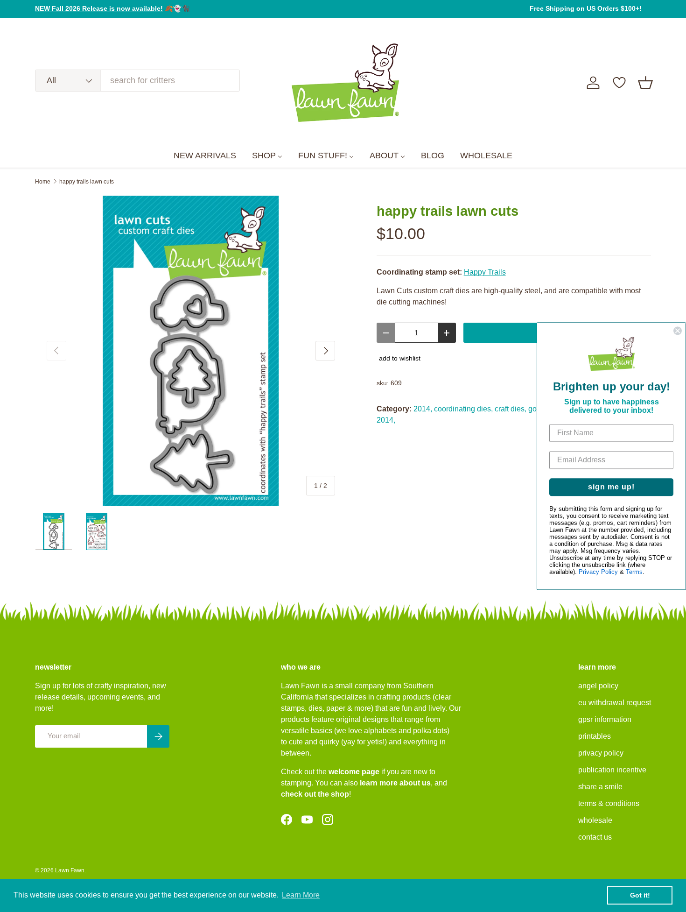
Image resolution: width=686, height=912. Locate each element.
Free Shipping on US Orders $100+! (586, 8)
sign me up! (611, 487)
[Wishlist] (619, 82)
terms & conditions (608, 803)
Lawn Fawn (69, 870)
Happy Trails (485, 272)
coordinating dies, (463, 409)
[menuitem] (205, 156)
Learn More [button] (301, 895)
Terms (634, 571)
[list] (190, 351)
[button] (645, 82)
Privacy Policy (598, 571)
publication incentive (612, 770)
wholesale (595, 820)
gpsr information (604, 719)
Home (42, 181)
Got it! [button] (640, 895)
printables (594, 736)
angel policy (598, 686)
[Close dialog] (677, 330)
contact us (595, 837)
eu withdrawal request (614, 703)
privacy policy (600, 753)
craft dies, (510, 409)
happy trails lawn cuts (86, 181)
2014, (422, 409)
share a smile (600, 787)
